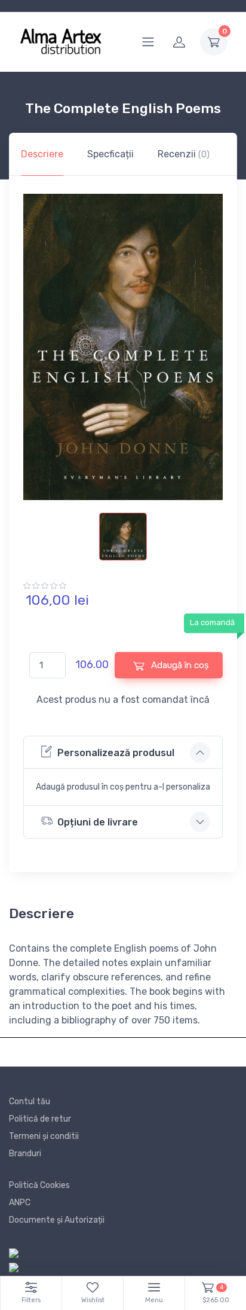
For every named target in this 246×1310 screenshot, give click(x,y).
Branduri (25, 1153)
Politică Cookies (39, 1185)
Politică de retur (40, 1119)
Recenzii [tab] (184, 154)
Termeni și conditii (44, 1136)
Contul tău (29, 1101)
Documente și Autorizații (56, 1220)
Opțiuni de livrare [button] (97, 822)
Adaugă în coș (179, 665)
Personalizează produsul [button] (115, 752)
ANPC (19, 1203)
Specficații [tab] (110, 154)
